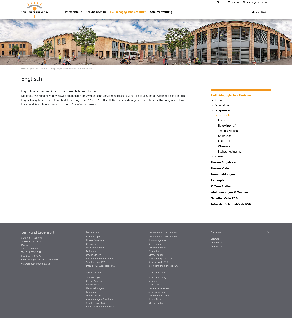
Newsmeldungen (223, 174)
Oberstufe (224, 146)
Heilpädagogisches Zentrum (34, 68)
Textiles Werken (228, 130)
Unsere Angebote (223, 162)
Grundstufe (224, 136)
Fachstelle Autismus (230, 151)
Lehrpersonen (223, 110)
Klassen (219, 156)
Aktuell (219, 100)
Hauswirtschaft (227, 125)
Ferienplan (218, 180)
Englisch (223, 120)
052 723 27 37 (33, 252)
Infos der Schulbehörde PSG (231, 204)
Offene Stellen (221, 186)
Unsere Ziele (220, 168)
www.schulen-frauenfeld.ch (35, 263)
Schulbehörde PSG (224, 198)
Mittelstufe (224, 141)
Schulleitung (222, 105)
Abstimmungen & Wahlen (229, 192)
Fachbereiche (223, 115)
